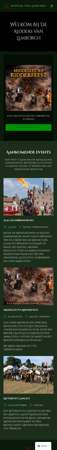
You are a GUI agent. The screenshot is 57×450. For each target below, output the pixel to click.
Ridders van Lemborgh (28, 5)
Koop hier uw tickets (28, 127)
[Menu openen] (51, 6)
